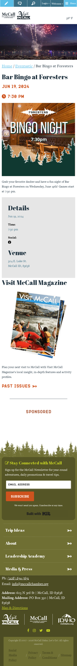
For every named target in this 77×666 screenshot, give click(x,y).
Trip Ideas (15, 530)
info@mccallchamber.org (30, 583)
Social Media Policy (13, 655)
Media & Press (18, 568)
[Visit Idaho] (66, 619)
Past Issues (16, 385)
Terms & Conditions (49, 654)
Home (7, 66)
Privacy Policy (33, 654)
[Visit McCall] (10, 619)
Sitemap (66, 655)
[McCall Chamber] (8, 15)
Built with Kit (38, 513)
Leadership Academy (25, 556)
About (10, 543)
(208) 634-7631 (18, 578)
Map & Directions (15, 607)
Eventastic (24, 66)
